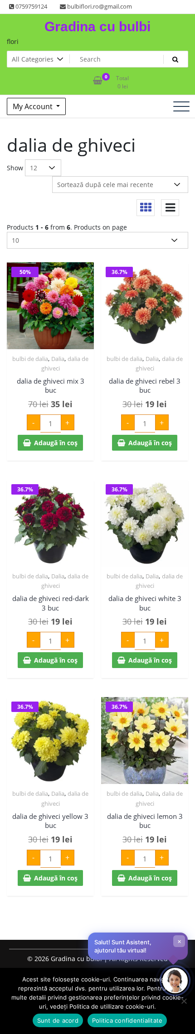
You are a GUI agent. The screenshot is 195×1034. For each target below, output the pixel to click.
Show (15, 168)
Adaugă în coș (56, 442)
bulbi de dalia (30, 359)
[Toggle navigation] (181, 106)
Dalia (57, 359)
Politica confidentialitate (127, 1020)
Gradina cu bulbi (97, 26)
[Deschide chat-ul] (175, 980)
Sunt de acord (57, 1020)
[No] (183, 1000)
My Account (33, 106)
